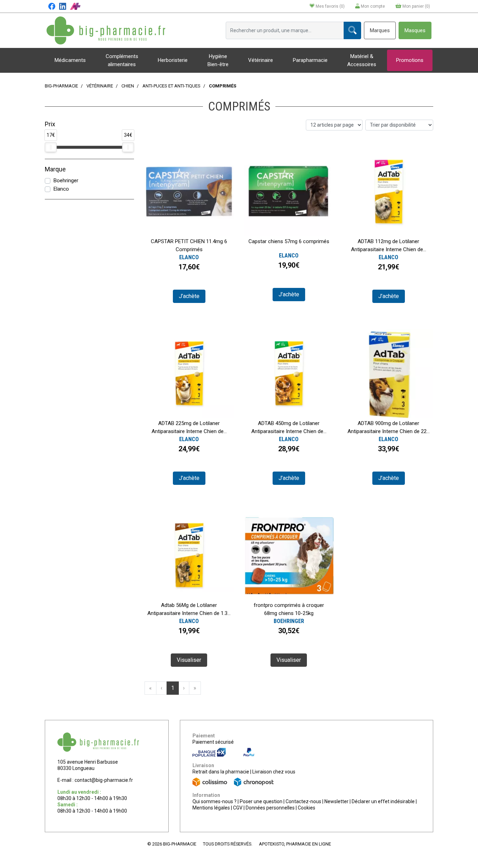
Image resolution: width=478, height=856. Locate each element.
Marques (380, 30)
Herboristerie (173, 60)
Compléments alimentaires (122, 60)
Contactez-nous (303, 801)
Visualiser (189, 660)
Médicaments (70, 60)
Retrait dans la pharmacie (220, 771)
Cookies (306, 808)
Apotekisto (295, 844)
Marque (55, 169)
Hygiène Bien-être (218, 60)
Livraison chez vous (273, 771)
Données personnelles (270, 808)
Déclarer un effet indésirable (383, 801)
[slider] (51, 147)
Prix (50, 124)
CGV (237, 808)
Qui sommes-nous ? (214, 801)
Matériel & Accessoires (361, 60)
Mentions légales (211, 808)
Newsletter (336, 801)
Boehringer (65, 180)
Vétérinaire (260, 60)
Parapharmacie (310, 60)
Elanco (61, 189)
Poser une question (261, 801)
